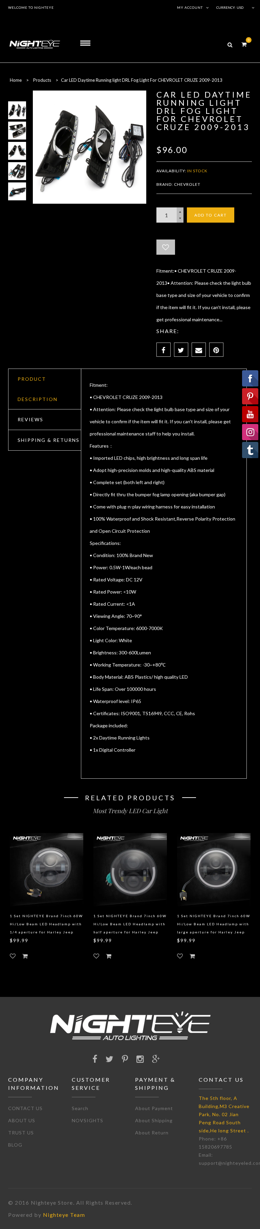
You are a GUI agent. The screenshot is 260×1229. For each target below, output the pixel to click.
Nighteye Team (64, 1214)
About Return (152, 1132)
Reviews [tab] (30, 419)
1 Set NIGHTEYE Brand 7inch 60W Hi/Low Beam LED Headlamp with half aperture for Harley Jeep (130, 924)
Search (80, 1108)
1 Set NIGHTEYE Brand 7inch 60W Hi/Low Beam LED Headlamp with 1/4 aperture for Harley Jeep (46, 924)
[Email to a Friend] (199, 350)
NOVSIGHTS (87, 1120)
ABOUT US (21, 1120)
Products (42, 80)
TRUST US (21, 1132)
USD (240, 7)
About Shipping (154, 1120)
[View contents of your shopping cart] (243, 44)
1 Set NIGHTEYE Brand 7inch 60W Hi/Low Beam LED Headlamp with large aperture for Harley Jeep (213, 924)
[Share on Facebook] (163, 350)
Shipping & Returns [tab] (49, 440)
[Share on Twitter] (181, 350)
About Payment (154, 1108)
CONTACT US (25, 1108)
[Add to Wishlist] (165, 247)
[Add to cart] (25, 955)
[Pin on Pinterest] (216, 350)
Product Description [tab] (38, 389)
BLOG (15, 1145)
